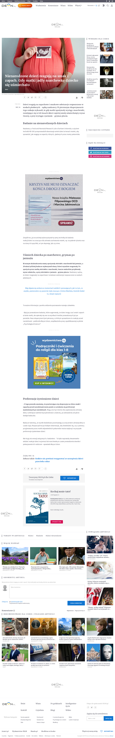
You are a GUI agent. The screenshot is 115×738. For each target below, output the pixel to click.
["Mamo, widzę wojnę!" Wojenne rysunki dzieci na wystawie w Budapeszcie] (100, 596)
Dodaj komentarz (76, 603)
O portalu (4, 736)
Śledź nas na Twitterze (100, 152)
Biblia (3, 1)
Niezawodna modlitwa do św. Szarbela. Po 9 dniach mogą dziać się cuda (92, 70)
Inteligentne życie (71, 704)
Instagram (112, 1)
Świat (6, 89)
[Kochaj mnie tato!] (37, 505)
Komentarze (53, 5)
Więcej (78, 5)
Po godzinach (91, 559)
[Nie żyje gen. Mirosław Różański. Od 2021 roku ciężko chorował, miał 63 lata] (71, 556)
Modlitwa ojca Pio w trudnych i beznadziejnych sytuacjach (92, 81)
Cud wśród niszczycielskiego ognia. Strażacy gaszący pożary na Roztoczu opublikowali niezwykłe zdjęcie (42, 639)
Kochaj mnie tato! (60, 491)
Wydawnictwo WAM (19, 731)
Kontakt (28, 736)
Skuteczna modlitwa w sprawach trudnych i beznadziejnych (92, 46)
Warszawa (91, 5)
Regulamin (10, 736)
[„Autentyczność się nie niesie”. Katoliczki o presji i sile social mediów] (106, 94)
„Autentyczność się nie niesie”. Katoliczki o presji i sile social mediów (92, 94)
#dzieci (30, 536)
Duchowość (40, 717)
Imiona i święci (41, 722)
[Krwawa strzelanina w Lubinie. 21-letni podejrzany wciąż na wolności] (43, 652)
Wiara (62, 5)
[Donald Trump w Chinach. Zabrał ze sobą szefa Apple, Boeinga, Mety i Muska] (15, 652)
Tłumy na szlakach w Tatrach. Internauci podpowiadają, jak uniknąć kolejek (14, 568)
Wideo (70, 5)
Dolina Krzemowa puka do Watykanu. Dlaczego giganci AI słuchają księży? (99, 664)
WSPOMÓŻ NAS (108, 731)
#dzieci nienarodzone (53, 536)
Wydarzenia (41, 5)
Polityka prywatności (20, 736)
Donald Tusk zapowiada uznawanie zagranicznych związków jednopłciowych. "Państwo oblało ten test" (71, 666)
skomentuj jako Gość (17, 601)
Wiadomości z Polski (8, 570)
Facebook (106, 1)
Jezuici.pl (5, 731)
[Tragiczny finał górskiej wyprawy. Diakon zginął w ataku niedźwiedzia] (71, 627)
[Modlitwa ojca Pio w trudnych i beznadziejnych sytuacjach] (106, 82)
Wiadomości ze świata (65, 641)
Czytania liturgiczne (58, 717)
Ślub (22, 722)
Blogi (29, 1)
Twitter (109, 1)
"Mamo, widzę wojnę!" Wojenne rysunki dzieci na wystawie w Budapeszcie (99, 609)
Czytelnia (40, 710)
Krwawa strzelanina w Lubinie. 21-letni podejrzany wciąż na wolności (43, 664)
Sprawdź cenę (56, 522)
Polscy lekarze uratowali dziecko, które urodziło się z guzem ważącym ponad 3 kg (98, 583)
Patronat (58, 736)
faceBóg (35, 1)
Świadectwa (40, 720)
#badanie (39, 536)
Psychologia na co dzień (59, 720)
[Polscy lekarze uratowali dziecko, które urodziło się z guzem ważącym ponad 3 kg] (100, 570)
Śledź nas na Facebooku (101, 148)
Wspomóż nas (71, 478)
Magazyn (9, 1)
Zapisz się (108, 718)
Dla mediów (34, 736)
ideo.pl (111, 736)
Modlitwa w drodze (20, 1)
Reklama (41, 736)
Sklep (41, 1)
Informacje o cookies (50, 736)
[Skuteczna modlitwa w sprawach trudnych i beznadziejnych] (106, 47)
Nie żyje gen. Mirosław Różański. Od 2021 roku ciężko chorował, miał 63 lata (71, 568)
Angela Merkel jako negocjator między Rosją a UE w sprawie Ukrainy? (99, 638)
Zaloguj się (5, 601)
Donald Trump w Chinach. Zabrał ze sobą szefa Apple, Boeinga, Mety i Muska (13, 665)
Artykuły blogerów (26, 720)
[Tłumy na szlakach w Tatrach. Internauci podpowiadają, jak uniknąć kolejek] (15, 556)
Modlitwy (55, 722)
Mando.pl (34, 731)
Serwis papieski (25, 717)
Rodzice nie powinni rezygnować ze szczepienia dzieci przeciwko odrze (59, 460)
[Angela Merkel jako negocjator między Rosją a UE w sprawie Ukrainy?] (100, 627)
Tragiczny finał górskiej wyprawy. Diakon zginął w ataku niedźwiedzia (70, 638)
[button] (103, 5)
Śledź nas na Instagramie (101, 156)
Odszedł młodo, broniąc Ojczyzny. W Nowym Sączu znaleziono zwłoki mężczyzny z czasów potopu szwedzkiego (14, 640)
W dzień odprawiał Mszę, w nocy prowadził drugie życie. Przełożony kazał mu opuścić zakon (92, 59)
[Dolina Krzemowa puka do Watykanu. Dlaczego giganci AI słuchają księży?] (100, 652)
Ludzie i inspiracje (74, 720)
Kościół (90, 667)
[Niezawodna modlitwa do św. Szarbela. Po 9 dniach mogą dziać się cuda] (106, 70)
